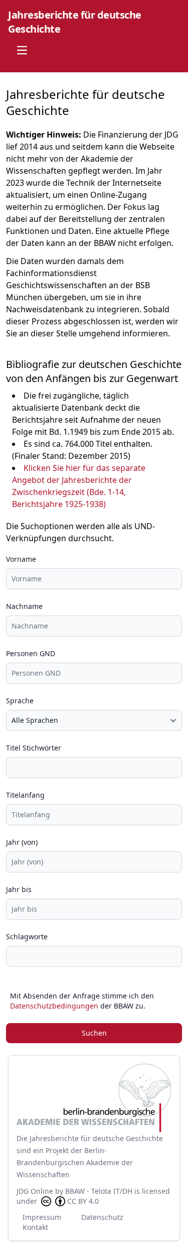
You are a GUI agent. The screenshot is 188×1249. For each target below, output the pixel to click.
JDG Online (35, 1191)
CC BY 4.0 (83, 1201)
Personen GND (30, 653)
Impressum (42, 1217)
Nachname (24, 606)
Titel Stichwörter (33, 748)
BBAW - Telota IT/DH (98, 1191)
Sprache (20, 700)
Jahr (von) (22, 842)
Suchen (94, 1033)
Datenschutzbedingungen (54, 1006)
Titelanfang (25, 795)
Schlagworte (27, 936)
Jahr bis (19, 889)
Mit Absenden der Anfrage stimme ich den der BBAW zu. (82, 1001)
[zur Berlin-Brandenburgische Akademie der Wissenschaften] (94, 1098)
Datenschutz (102, 1217)
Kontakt (35, 1227)
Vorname (21, 559)
